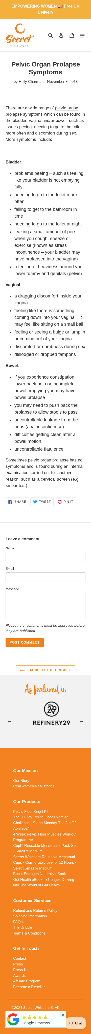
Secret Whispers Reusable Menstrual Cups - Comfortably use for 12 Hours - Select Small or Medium (44, 862)
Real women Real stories (34, 786)
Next (81, 720)
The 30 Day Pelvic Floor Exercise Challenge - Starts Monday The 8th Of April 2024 (44, 822)
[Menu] (82, 35)
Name (10, 548)
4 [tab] (41, 731)
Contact (19, 958)
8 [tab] (72, 731)
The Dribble (22, 927)
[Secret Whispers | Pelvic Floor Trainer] (13, 1025)
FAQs (18, 922)
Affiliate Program (26, 981)
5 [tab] (49, 731)
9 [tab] (45, 738)
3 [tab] (34, 731)
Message (12, 589)
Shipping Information (30, 916)
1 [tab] (18, 731)
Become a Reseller (29, 987)
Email (10, 569)
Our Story (21, 780)
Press (18, 964)
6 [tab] (56, 731)
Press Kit (20, 970)
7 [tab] (64, 731)
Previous (9, 720)
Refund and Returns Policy (35, 910)
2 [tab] (26, 731)
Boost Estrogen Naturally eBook (39, 874)
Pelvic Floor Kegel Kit (30, 811)
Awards (19, 975)
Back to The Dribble (49, 670)
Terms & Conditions (29, 933)
